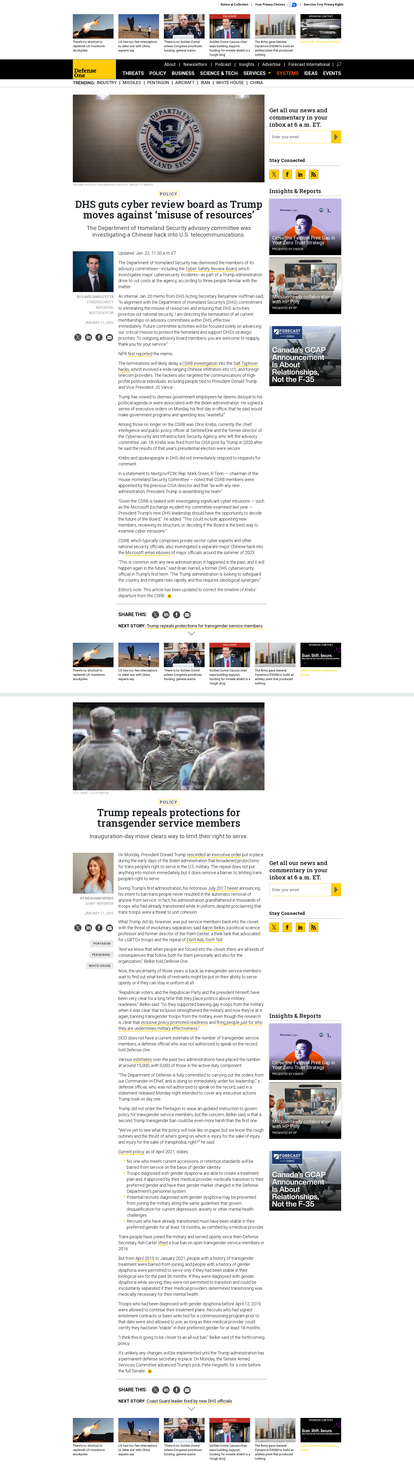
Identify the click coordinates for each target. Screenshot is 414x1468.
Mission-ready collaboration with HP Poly (301, 299)
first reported (140, 353)
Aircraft (185, 82)
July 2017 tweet (223, 888)
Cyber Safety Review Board (211, 268)
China (256, 82)
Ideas (311, 73)
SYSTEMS (287, 73)
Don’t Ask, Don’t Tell (204, 939)
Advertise (271, 64)
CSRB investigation (200, 363)
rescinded (196, 854)
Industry (107, 82)
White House (230, 82)
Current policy (131, 1151)
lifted (163, 1242)
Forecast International (309, 64)
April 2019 (144, 1258)
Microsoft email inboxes (147, 552)
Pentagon (158, 82)
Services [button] (255, 73)
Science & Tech (219, 73)
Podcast (223, 64)
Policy (158, 73)
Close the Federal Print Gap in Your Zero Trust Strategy (303, 240)
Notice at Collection (234, 4)
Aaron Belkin (213, 927)
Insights (246, 64)
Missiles (132, 82)
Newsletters (195, 64)
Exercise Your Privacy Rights (324, 4)
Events (332, 73)
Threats (133, 73)
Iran (205, 82)
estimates (142, 1059)
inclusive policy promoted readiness (174, 1022)
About (170, 64)
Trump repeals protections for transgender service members (205, 625)
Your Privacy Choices (270, 4)
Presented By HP (284, 308)
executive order (226, 854)
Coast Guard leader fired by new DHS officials (189, 1401)
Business (183, 73)
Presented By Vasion (287, 249)
